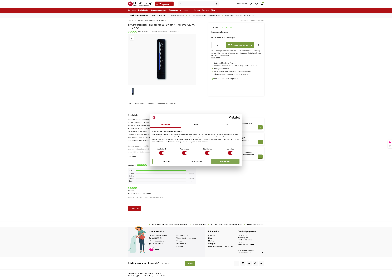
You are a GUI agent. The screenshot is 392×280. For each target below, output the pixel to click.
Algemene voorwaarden (135, 273)
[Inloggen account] (251, 4)
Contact (179, 241)
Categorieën (213, 244)
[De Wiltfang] (140, 4)
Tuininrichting (162, 31)
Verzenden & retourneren (186, 238)
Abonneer (190, 263)
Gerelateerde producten (167, 103)
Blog (213, 10)
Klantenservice (241, 4)
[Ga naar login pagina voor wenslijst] (256, 4)
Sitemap (158, 273)
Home (129, 20)
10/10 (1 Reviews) (143, 31)
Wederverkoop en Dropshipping (220, 246)
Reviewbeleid (134, 208)
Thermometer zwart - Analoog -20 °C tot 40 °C (150, 20)
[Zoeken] (216, 4)
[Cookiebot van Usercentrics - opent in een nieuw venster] (231, 117)
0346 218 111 (157, 238)
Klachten (179, 246)
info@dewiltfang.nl (159, 241)
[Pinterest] (255, 263)
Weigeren (166, 161)
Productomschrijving (137, 103)
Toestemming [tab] (165, 124)
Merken (197, 10)
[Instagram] (243, 263)
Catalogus (132, 10)
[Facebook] (236, 263)
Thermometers (172, 31)
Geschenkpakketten (159, 10)
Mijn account (181, 244)
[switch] (184, 153)
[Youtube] (261, 263)
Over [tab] (226, 124)
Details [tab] (196, 124)
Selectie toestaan (196, 161)
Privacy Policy (149, 273)
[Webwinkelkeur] (162, 249)
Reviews (151, 103)
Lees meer (215, 58)
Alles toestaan (225, 161)
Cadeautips (173, 10)
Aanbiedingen (186, 10)
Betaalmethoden (182, 235)
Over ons (205, 10)
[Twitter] (249, 263)
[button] (162, 197)
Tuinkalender (143, 10)
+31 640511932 (157, 244)
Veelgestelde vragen (159, 235)
